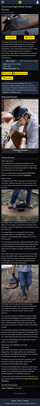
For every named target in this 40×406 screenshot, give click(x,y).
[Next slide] (38, 125)
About (14, 401)
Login (3, 388)
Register (10, 388)
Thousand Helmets (20, 150)
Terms (19, 401)
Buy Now (8, 78)
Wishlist (30, 38)
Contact (25, 401)
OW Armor (8, 73)
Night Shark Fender (31, 379)
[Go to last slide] (1, 125)
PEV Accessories (21, 73)
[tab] (18, 151)
